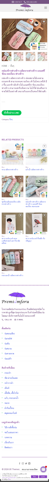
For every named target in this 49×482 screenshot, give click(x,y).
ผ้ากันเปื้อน (9, 408)
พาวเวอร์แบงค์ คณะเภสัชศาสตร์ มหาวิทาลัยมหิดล (11, 240)
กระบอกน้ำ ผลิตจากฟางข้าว (12, 275)
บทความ (8, 437)
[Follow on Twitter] (26, 463)
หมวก (7, 403)
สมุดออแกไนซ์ (11, 413)
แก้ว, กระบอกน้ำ (11, 398)
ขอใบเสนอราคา (11, 432)
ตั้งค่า (9, 479)
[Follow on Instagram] (23, 463)
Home (4, 65)
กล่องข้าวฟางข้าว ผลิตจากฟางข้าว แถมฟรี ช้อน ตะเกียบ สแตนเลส (36, 204)
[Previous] (5, 34)
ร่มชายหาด (9, 353)
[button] (45, 8)
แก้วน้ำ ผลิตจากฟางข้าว (35, 169)
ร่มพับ (7, 343)
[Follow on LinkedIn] (29, 463)
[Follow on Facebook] (20, 463)
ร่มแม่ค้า (8, 358)
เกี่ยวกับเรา (9, 442)
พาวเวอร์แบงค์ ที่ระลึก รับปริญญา (35, 239)
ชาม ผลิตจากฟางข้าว (10, 169)
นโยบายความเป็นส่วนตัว (9, 477)
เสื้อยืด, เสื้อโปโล (11, 393)
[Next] (43, 34)
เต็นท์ (7, 388)
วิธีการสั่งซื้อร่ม (11, 427)
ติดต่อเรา (8, 447)
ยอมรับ (43, 476)
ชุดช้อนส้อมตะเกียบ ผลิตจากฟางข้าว (11, 203)
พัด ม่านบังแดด (11, 377)
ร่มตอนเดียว (10, 333)
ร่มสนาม (8, 348)
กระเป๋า (8, 372)
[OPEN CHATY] (43, 469)
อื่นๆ (12, 65)
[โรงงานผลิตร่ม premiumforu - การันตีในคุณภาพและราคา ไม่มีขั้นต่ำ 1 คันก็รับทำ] (25, 8)
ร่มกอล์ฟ (8, 338)
